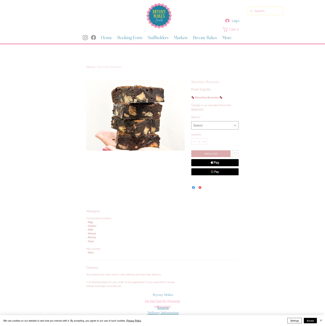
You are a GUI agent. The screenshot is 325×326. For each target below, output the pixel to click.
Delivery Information (163, 312)
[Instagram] (85, 37)
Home (90, 67)
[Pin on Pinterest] (200, 188)
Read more (197, 109)
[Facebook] (93, 37)
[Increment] (204, 141)
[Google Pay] (215, 171)
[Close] (321, 320)
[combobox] (215, 125)
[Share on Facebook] (193, 188)
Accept (310, 320)
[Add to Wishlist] (235, 153)
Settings (294, 320)
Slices (196, 117)
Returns (163, 307)
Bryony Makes (163, 294)
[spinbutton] (199, 141)
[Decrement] (194, 141)
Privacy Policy (133, 320)
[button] (232, 29)
